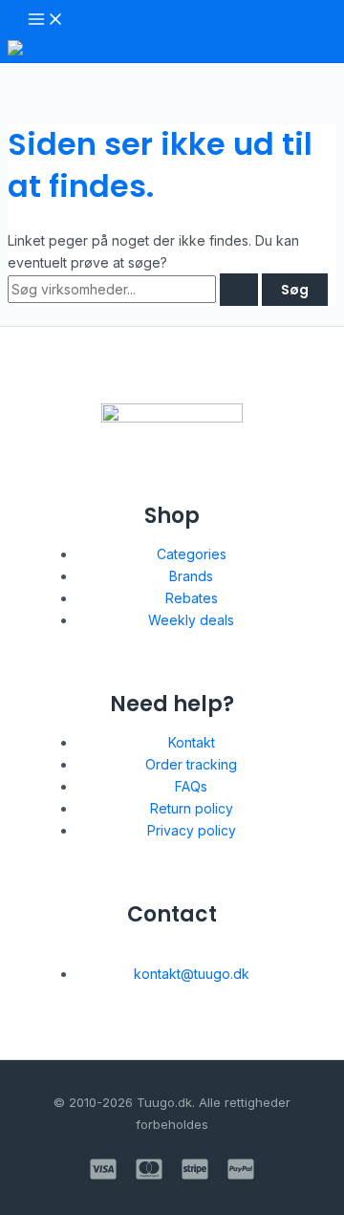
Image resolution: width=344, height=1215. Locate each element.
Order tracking (191, 764)
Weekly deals (191, 620)
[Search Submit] (239, 289)
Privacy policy (191, 830)
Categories (191, 554)
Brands (191, 576)
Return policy (191, 808)
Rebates (191, 598)
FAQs (191, 786)
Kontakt (191, 742)
